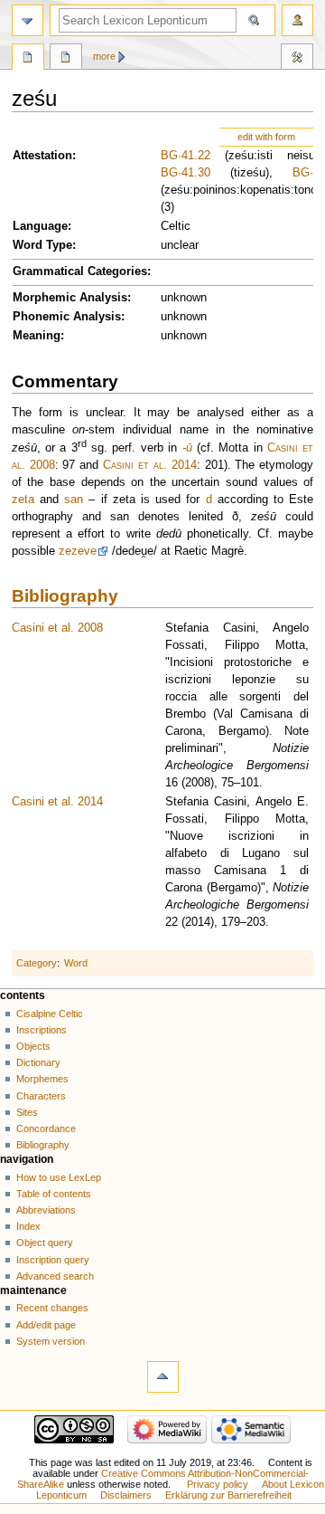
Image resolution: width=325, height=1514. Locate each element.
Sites (27, 1112)
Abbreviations (46, 1210)
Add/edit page (46, 1324)
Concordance (46, 1128)
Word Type (42, 245)
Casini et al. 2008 (57, 628)
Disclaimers (126, 1495)
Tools (297, 58)
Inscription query (52, 1259)
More (104, 56)
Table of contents (53, 1193)
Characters (41, 1095)
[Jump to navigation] (27, 20)
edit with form (266, 136)
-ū (187, 448)
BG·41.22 (185, 155)
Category (36, 962)
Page (28, 58)
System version (50, 1341)
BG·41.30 (185, 173)
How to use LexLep (58, 1177)
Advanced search (55, 1276)
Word (76, 962)
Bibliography (65, 595)
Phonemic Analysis (67, 316)
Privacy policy (217, 1484)
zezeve (78, 551)
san (73, 499)
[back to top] (163, 1377)
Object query (44, 1242)
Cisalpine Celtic (49, 1013)
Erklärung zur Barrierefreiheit (228, 1495)
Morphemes (42, 1078)
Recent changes (52, 1307)
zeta (23, 499)
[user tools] (297, 20)
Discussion (66, 58)
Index (28, 1226)
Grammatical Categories (80, 271)
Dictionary (38, 1062)
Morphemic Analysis (70, 297)
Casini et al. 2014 (150, 465)
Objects (33, 1046)
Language (40, 226)
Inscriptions (41, 1029)
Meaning (36, 335)
